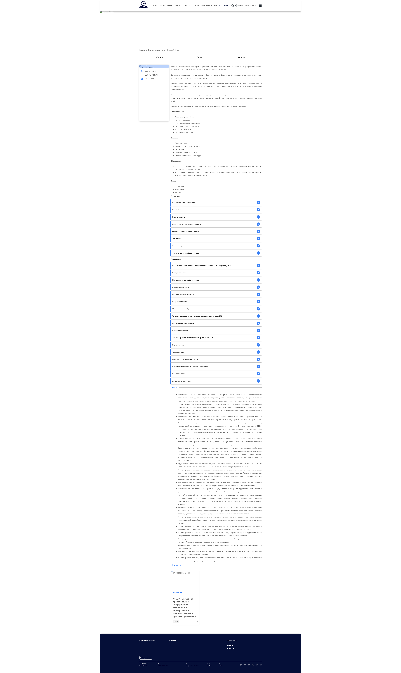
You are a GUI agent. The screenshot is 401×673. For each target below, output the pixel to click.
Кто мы (154, 5)
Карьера (178, 5)
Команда (188, 5)
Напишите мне (150, 79)
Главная (142, 50)
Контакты (230, 648)
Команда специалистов (156, 50)
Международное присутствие (206, 5)
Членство (225, 5)
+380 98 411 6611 (151, 75)
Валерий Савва (173, 50)
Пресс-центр (231, 640)
